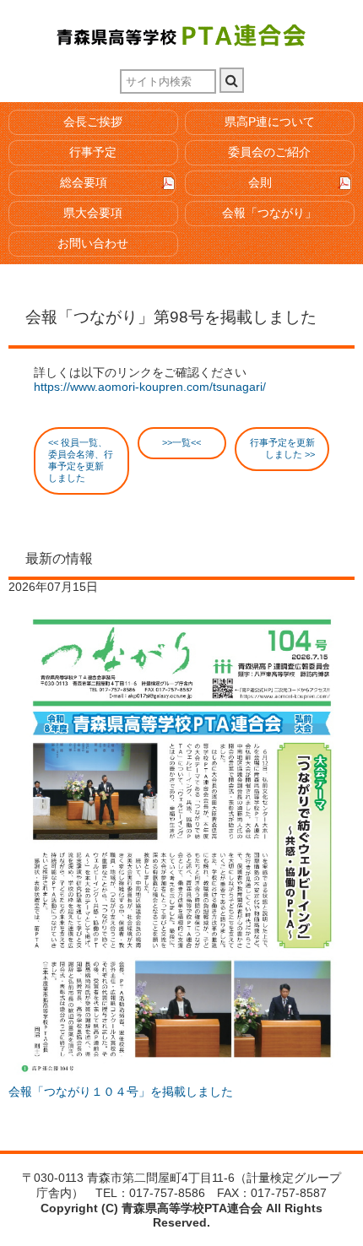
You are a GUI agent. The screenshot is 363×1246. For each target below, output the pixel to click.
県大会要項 (92, 213)
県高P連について (270, 122)
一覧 (181, 442)
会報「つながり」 (269, 213)
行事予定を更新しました (282, 448)
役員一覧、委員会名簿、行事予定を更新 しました (80, 460)
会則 (260, 182)
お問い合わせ (92, 243)
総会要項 (83, 182)
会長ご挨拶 (92, 122)
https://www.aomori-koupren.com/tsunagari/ (150, 387)
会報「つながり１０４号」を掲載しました (120, 1092)
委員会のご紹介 (269, 152)
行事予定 (92, 152)
